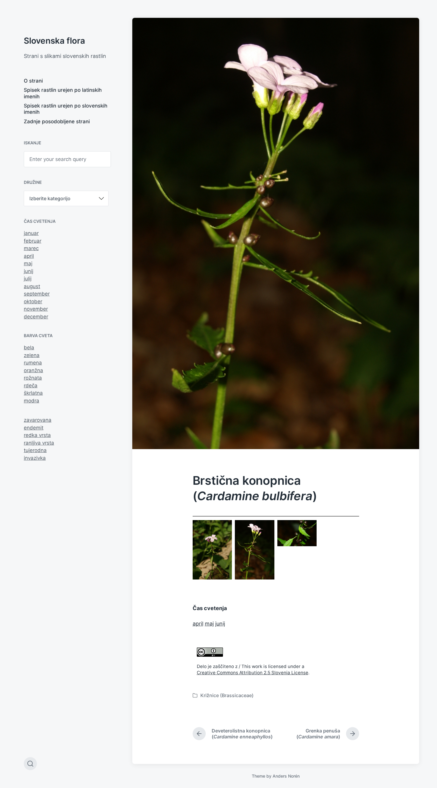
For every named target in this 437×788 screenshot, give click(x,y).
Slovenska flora (54, 41)
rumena (33, 363)
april (29, 256)
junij (28, 271)
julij (28, 279)
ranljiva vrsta (39, 443)
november (36, 309)
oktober (33, 301)
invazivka (35, 458)
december (36, 317)
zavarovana (37, 420)
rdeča (30, 386)
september (37, 294)
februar (32, 241)
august (32, 286)
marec (31, 248)
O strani (33, 81)
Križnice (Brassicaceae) (227, 695)
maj (28, 263)
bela (29, 347)
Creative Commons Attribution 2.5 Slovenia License (252, 672)
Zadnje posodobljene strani (57, 121)
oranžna (33, 370)
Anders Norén (286, 775)
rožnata (33, 378)
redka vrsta (37, 435)
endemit (33, 428)
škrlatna (33, 393)
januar (31, 233)
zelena (32, 355)
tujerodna (35, 450)
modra (31, 401)
